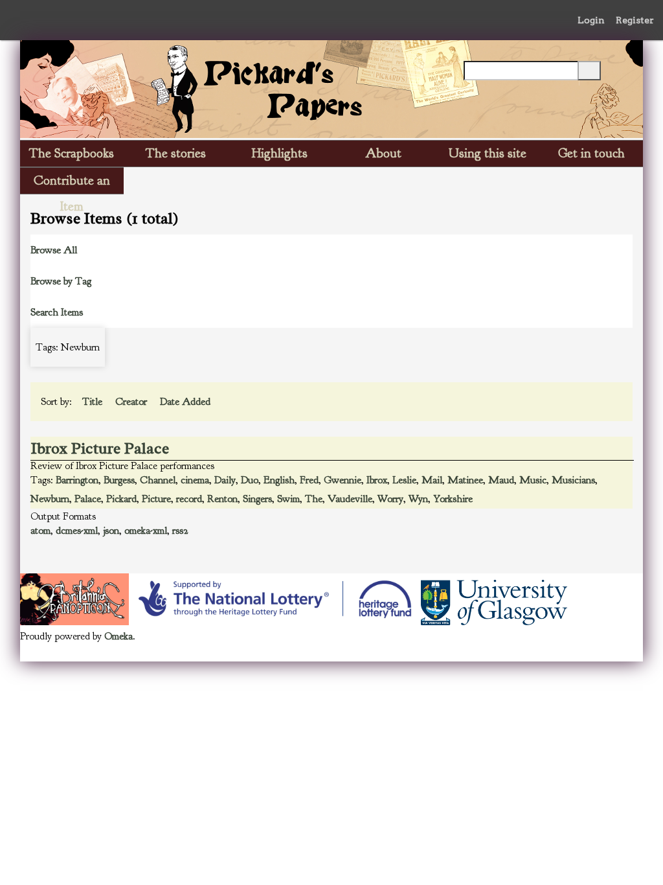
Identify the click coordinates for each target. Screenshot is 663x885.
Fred (309, 480)
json (111, 530)
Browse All (53, 250)
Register (635, 20)
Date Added (186, 401)
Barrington (77, 480)
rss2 (180, 530)
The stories (176, 153)
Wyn (418, 498)
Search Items (56, 312)
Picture (156, 498)
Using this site (487, 153)
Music (532, 480)
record (189, 498)
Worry (390, 498)
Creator (132, 401)
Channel (157, 480)
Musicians (573, 480)
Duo (249, 480)
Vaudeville (350, 498)
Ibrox (376, 480)
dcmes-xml (77, 530)
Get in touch (591, 153)
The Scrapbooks (71, 153)
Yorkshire (453, 498)
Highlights (280, 153)
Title (93, 401)
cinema (195, 480)
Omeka (118, 636)
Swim (288, 498)
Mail (431, 480)
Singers (257, 498)
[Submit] (589, 70)
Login (591, 20)
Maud (501, 480)
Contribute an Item (72, 183)
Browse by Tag (60, 281)
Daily (225, 480)
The (313, 498)
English (279, 480)
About (383, 153)
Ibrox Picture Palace (100, 448)
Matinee (465, 480)
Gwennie (342, 480)
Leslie (404, 480)
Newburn (49, 498)
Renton (222, 498)
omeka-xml (145, 530)
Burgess (119, 480)
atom (40, 530)
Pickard (121, 498)
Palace (87, 498)
